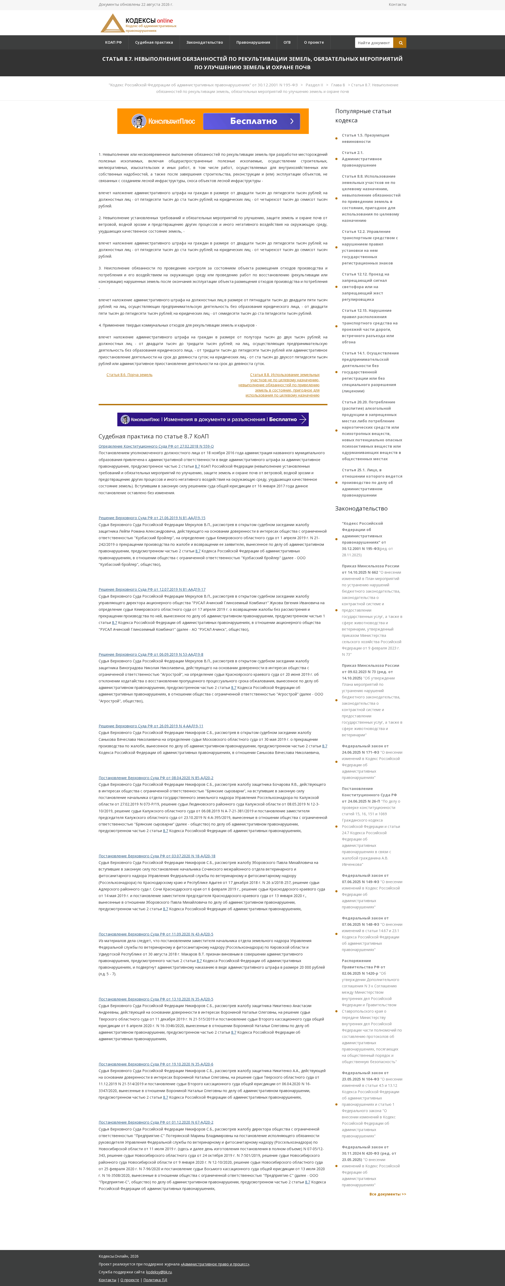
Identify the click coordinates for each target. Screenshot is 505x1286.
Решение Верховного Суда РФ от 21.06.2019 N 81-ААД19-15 (152, 517)
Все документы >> (388, 1194)
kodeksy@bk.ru (159, 1271)
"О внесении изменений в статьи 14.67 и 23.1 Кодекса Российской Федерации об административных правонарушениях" (372, 933)
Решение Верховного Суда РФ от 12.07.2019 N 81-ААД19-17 (152, 589)
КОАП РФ (113, 42)
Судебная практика (154, 42)
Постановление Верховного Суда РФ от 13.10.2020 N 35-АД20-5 (156, 999)
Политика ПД (155, 1279)
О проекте (314, 42)
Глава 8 (338, 84)
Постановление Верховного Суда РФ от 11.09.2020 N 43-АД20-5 (156, 934)
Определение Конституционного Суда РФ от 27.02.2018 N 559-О (156, 446)
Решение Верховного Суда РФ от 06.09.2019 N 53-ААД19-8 (151, 654)
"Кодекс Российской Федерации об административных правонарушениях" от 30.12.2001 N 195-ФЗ (204, 84)
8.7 (197, 466)
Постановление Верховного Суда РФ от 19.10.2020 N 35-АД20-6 (156, 1064)
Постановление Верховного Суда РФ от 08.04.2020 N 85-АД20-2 (156, 777)
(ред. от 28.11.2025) (367, 539)
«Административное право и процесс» (215, 1264)
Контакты (397, 4)
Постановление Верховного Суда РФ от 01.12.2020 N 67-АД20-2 (156, 1122)
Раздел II (315, 84)
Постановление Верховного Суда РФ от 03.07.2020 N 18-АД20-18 (157, 855)
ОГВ (287, 42)
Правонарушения (253, 42)
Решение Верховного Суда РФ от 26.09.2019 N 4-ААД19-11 (151, 725)
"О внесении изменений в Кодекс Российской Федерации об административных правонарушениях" (372, 761)
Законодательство (204, 42)
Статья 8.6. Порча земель (130, 374)
